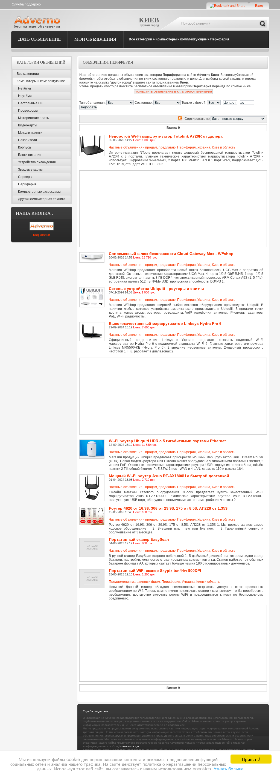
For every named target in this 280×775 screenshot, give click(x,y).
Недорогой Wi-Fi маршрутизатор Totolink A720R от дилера (166, 136)
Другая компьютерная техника (41, 199)
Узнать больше (228, 768)
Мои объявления (95, 39)
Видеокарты (27, 125)
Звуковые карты (30, 169)
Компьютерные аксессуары (39, 192)
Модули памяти (30, 133)
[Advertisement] (154, 209)
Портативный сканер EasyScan (139, 539)
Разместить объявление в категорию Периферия (173, 91)
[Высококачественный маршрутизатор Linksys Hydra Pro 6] (92, 324)
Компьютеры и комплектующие (181, 39)
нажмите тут (130, 746)
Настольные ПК (30, 103)
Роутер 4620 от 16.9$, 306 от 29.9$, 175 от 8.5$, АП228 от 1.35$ (168, 508)
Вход (259, 6)
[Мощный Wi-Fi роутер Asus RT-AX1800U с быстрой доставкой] (92, 476)
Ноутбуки (25, 96)
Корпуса (24, 147)
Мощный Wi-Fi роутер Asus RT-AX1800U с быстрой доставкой (169, 476)
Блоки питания (29, 155)
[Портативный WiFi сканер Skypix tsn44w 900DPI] (92, 571)
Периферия (219, 39)
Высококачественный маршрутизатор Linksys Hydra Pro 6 (165, 323)
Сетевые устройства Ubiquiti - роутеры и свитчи (156, 288)
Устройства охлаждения (37, 162)
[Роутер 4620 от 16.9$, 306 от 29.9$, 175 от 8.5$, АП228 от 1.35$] (92, 509)
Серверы (25, 177)
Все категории (140, 39)
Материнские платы (33, 118)
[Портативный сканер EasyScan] (92, 540)
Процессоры (28, 110)
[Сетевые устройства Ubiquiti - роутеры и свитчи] (92, 289)
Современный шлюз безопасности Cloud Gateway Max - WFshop (171, 253)
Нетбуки (24, 88)
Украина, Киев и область (216, 147)
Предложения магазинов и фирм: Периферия (144, 582)
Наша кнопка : (34, 213)
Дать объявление (39, 39)
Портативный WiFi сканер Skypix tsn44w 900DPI (155, 570)
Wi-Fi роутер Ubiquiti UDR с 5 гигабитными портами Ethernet (167, 441)
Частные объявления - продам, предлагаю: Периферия (152, 147)
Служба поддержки (27, 4)
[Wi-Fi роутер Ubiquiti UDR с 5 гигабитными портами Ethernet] (92, 441)
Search (262, 24)
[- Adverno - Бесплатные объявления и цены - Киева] (38, 22)
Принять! (251, 759)
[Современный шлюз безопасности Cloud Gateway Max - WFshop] (92, 254)
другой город (149, 25)
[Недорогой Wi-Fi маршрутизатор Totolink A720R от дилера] (92, 137)
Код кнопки (41, 235)
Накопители (27, 140)
